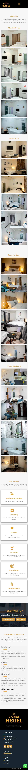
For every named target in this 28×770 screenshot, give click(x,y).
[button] (19, 4)
